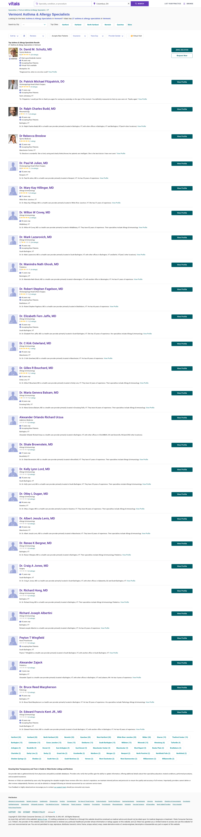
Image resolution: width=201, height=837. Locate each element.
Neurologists (158, 801)
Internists (150, 801)
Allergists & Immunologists (16, 801)
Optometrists (25, 804)
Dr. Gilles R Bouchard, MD (36, 368)
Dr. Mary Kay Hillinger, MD (36, 187)
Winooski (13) (143, 743)
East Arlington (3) (63, 748)
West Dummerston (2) (128, 759)
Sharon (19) (161, 737)
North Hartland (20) (50, 737)
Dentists (62, 801)
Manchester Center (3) (101, 748)
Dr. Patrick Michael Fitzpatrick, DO (41, 81)
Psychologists (106, 804)
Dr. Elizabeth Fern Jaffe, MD (37, 316)
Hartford (65, 25)
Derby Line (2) (32, 753)
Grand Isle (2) (62, 753)
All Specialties (150, 804)
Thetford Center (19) (180, 737)
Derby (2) (47, 753)
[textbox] (62, 3)
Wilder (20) (146, 737)
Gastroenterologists (128, 801)
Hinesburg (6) (159, 743)
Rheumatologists (117, 804)
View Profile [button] (52, 72)
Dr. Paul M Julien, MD (33, 163)
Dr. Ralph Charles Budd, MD (37, 108)
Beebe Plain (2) (158, 748)
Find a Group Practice (14, 807)
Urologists (128, 804)
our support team (60, 787)
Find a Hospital (177, 804)
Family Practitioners (114, 801)
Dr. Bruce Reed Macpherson (37, 687)
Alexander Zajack (30, 662)
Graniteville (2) (79, 753)
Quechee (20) (85, 737)
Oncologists (186, 801)
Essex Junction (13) (53, 743)
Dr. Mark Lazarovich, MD (35, 237)
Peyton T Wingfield (31, 637)
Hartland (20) (32, 737)
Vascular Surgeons (138, 804)
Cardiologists (43, 801)
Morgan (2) (111, 753)
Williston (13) (127, 743)
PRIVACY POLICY (38, 812)
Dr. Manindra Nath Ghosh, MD (39, 264)
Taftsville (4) (176, 743)
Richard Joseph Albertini (35, 613)
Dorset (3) (46, 748)
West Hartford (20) (104, 737)
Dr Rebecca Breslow (32, 136)
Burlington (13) (16, 743)
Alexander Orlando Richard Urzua (41, 417)
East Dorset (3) (81, 748)
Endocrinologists (101, 801)
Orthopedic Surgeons (37, 804)
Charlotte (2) (16, 753)
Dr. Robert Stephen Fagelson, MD (41, 289)
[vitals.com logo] (14, 3)
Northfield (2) (181, 753)
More (130, 25)
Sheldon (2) (36, 759)
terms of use (42, 819)
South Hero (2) (52, 759)
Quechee (120, 25)
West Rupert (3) (140, 748)
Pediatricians (65, 804)
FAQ (19, 812)
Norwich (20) (69, 737)
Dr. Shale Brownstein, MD (36, 444)
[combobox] (62, 3)
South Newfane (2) (72, 759)
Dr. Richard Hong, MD (33, 590)
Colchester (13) (34, 743)
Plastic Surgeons (76, 804)
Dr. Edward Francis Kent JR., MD (40, 711)
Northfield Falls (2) (163, 753)
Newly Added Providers (164, 804)
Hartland (78, 25)
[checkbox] (58, 36)
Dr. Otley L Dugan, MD (33, 493)
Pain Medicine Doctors (52, 804)
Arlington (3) (16, 748)
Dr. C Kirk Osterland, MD (35, 343)
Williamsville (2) (168, 759)
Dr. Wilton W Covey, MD (34, 212)
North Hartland (93, 25)
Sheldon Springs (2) (18, 759)
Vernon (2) (89, 759)
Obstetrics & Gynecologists (173, 801)
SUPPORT (12, 812)
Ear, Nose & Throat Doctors (86, 801)
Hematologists (140, 801)
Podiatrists (86, 804)
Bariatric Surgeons (32, 801)
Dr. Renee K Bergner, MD (35, 543)
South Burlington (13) (107, 743)
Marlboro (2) (95, 753)
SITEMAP (26, 812)
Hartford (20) (16, 737)
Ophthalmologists (13, 804)
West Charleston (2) (106, 759)
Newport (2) (125, 753)
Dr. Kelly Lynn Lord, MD (34, 469)
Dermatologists (71, 801)
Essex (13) (72, 743)
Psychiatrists (96, 804)
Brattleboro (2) (175, 748)
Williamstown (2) (149, 759)
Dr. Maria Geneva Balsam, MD (38, 392)
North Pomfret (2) (143, 753)
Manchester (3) (122, 748)
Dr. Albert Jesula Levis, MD (37, 518)
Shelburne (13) (87, 743)
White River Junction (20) (126, 737)
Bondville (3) (31, 748)
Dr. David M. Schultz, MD (35, 49)
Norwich (108, 25)
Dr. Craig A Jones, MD (33, 565)
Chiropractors (54, 801)
